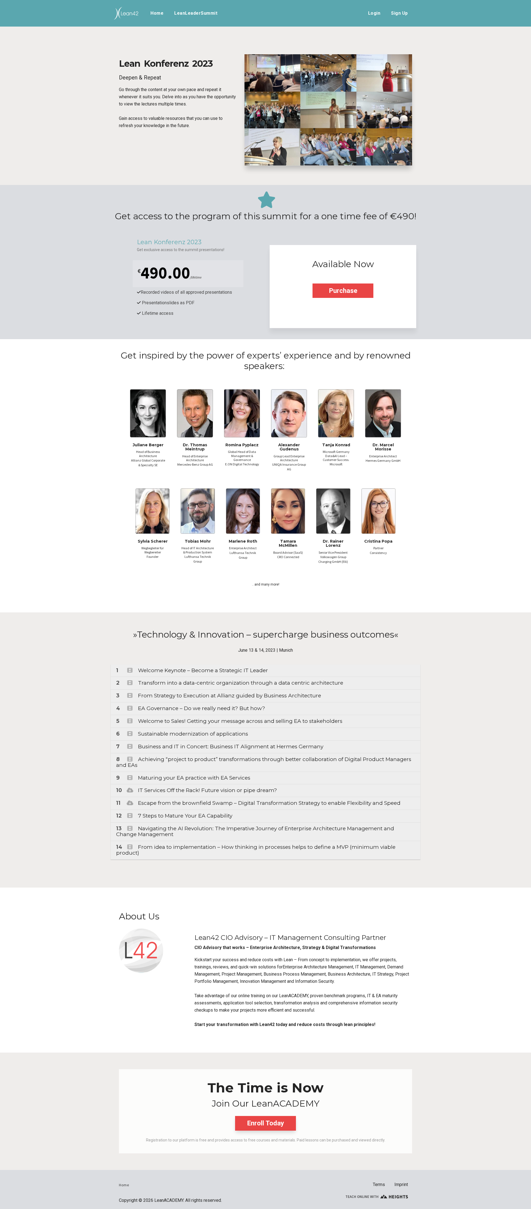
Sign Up (399, 13)
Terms (379, 1184)
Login (374, 13)
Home (156, 13)
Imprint (401, 1184)
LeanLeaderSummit (195, 13)
